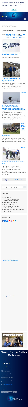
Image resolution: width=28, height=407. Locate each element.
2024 (24, 37)
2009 (10, 34)
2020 (10, 37)
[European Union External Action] (14, 398)
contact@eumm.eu (8, 384)
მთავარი (4, 25)
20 (21, 179)
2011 (17, 34)
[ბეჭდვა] (25, 31)
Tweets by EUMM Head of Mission (10, 260)
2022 (17, 37)
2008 (7, 34)
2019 (7, 37)
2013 (24, 34)
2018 (21, 35)
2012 (20, 34)
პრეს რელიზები (7, 197)
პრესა (10, 25)
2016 (14, 35)
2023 (20, 37)
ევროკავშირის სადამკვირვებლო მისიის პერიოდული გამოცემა (14, 210)
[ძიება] (24, 187)
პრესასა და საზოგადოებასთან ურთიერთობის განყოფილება (11, 199)
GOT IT (14, 9)
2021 (14, 37)
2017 (18, 35)
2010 (14, 34)
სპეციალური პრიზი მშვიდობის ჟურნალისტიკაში (11, 207)
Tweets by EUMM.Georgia (8, 296)
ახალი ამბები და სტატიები (9, 26)
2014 (7, 35)
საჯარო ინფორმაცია (9, 204)
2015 (11, 35)
